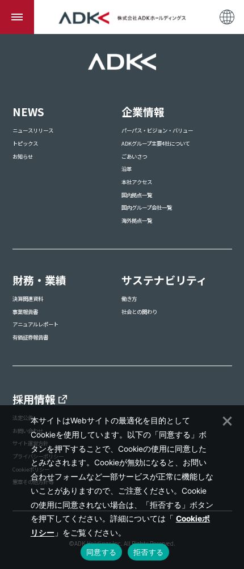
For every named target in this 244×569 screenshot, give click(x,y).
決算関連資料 (27, 299)
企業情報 (143, 111)
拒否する (148, 552)
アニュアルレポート (35, 324)
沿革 (126, 169)
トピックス (25, 143)
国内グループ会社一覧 (146, 207)
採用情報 (34, 398)
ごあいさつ (134, 156)
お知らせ (22, 156)
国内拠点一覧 (136, 195)
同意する (101, 552)
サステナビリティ (164, 279)
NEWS (28, 111)
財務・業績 (39, 279)
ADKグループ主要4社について (155, 143)
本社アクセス (136, 182)
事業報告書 (25, 312)
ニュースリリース (32, 130)
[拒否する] (226, 419)
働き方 (129, 299)
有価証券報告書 (30, 337)
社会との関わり (139, 312)
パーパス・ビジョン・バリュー (157, 130)
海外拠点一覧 (136, 220)
